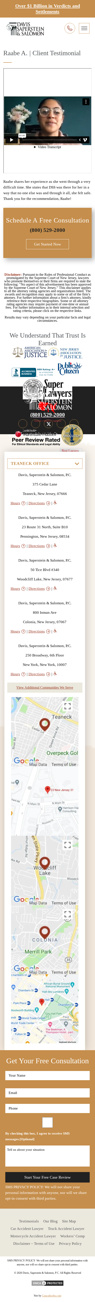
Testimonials (29, 1221)
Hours (15, 503)
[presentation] (84, 28)
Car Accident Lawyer (27, 1229)
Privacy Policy (70, 1244)
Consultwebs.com (51, 1295)
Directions (36, 503)
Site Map (69, 1221)
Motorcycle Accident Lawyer (33, 1236)
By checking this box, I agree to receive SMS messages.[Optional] (37, 1136)
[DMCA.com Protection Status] (47, 1281)
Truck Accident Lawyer (66, 1229)
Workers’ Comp (72, 1236)
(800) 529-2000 (47, 230)
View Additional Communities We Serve (44, 687)
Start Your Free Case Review (47, 1177)
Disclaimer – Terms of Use (34, 1244)
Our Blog (50, 1221)
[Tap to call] (70, 28)
